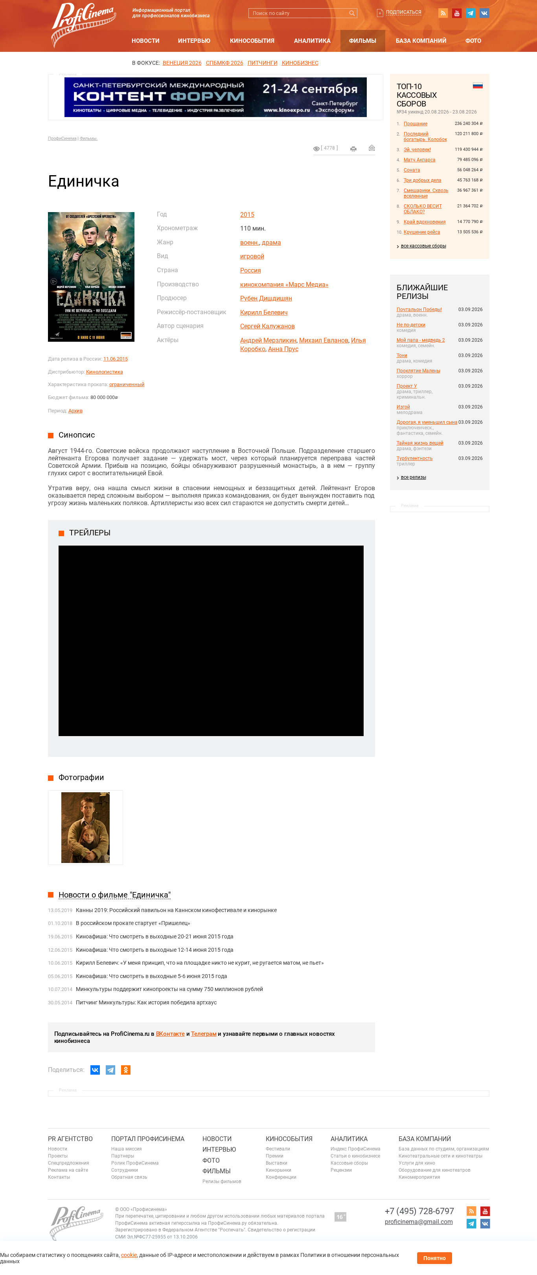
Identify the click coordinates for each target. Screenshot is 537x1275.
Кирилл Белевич (264, 312)
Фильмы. (89, 138)
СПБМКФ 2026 (224, 63)
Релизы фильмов (221, 1181)
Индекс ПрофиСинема (356, 1149)
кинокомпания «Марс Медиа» (284, 284)
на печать (353, 149)
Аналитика (312, 40)
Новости (146, 40)
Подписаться (403, 12)
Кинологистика (104, 372)
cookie (129, 1255)
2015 (247, 214)
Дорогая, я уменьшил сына (427, 422)
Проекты (58, 1156)
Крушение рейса (422, 232)
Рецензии (341, 1170)
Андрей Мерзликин (268, 340)
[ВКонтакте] (95, 1070)
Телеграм (203, 1033)
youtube (457, 13)
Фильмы (362, 40)
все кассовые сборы (423, 246)
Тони (402, 355)
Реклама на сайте (68, 1170)
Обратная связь (129, 1177)
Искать (352, 13)
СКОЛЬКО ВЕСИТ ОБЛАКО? (423, 208)
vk (484, 13)
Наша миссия (126, 1149)
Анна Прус (283, 349)
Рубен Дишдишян (266, 298)
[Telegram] (110, 1070)
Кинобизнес (300, 63)
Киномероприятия (419, 1177)
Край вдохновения (425, 222)
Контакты (59, 1177)
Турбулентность (415, 458)
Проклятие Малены (418, 371)
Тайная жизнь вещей (420, 443)
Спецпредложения (68, 1163)
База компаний (421, 40)
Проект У (407, 386)
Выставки (276, 1163)
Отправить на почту (372, 148)
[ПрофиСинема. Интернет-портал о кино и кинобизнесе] (83, 16)
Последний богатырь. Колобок (425, 136)
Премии (274, 1156)
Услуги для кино (417, 1163)
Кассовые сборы (349, 1163)
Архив (75, 411)
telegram (470, 13)
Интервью (194, 40)
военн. (249, 242)
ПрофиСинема (62, 138)
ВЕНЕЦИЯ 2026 (182, 63)
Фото (473, 40)
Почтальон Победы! (419, 309)
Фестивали (278, 1149)
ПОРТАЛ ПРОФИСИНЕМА (147, 1139)
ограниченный (127, 384)
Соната (412, 170)
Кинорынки (278, 1170)
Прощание (415, 123)
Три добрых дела (422, 180)
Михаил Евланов (323, 340)
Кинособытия (252, 40)
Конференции (281, 1177)
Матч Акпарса (420, 160)
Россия (250, 270)
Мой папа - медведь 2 (421, 340)
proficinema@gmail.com (419, 1222)
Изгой (403, 407)
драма (271, 242)
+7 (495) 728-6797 (419, 1211)
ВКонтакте (170, 1033)
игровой (252, 256)
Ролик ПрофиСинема (135, 1163)
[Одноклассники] (126, 1070)
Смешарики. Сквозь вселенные (426, 193)
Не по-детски (411, 325)
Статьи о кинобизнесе (355, 1156)
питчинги (263, 63)
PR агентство (70, 1139)
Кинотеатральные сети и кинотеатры (440, 1156)
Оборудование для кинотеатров (435, 1170)
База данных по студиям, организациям (444, 1149)
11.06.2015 (115, 359)
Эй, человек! (417, 149)
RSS (443, 13)
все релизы (413, 477)
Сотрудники (124, 1170)
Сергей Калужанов (267, 326)
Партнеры (122, 1156)
